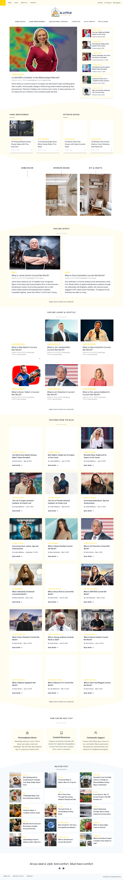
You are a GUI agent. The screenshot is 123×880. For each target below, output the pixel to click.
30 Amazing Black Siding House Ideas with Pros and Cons (21, 144)
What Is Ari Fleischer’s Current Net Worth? (60, 393)
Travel (60, 792)
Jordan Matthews (32, 80)
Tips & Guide (103, 21)
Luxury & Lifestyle (66, 312)
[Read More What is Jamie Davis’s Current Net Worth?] (35, 252)
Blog (16, 2)
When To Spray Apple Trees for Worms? (100, 826)
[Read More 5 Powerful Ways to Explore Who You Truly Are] (50, 780)
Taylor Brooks (30, 352)
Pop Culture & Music (91, 589)
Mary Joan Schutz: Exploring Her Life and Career (101, 91)
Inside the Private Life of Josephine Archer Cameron (100, 80)
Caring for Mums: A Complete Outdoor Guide (31, 811)
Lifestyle (25, 774)
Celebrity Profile (18, 74)
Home (10, 2)
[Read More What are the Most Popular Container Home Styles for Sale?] (86, 839)
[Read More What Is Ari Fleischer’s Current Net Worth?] (61, 375)
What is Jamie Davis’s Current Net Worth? (30, 275)
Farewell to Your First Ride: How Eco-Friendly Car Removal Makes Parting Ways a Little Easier (102, 781)
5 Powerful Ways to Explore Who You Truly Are (67, 781)
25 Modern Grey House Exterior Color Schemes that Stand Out (100, 144)
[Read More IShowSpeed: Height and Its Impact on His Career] (86, 45)
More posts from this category (61, 302)
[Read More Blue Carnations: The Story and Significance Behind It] (50, 825)
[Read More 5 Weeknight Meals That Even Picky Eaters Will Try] (15, 795)
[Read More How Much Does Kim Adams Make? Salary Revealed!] (86, 68)
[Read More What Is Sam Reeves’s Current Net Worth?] (50, 839)
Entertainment (53, 543)
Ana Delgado (30, 278)
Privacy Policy (18, 876)
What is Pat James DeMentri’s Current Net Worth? (96, 393)
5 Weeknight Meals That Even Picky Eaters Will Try (31, 797)
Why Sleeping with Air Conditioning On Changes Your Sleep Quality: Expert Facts (31, 781)
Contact (33, 2)
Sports (14, 272)
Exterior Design (69, 139)
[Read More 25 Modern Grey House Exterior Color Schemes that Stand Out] (102, 128)
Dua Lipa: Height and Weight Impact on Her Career (101, 33)
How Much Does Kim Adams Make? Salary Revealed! (101, 68)
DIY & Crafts (89, 21)
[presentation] (26, 438)
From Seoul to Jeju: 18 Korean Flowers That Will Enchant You (101, 797)
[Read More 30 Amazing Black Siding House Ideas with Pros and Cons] (21, 128)
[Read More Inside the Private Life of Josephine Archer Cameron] (86, 80)
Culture (95, 792)
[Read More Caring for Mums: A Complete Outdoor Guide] (15, 810)
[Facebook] (59, 868)
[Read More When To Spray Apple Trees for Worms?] (86, 825)
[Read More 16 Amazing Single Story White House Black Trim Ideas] (48, 128)
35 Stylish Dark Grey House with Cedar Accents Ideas (75, 144)
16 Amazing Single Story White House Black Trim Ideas (47, 144)
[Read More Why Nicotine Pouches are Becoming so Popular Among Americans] (15, 825)
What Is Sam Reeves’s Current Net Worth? (65, 841)
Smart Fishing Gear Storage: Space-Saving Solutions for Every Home (102, 811)
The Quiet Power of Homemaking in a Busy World (65, 811)
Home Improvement (17, 139)
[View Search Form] (3, 3)
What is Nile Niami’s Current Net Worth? (24, 348)
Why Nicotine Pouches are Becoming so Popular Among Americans (32, 826)
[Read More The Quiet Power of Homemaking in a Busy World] (50, 810)
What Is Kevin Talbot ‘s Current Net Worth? (25, 393)
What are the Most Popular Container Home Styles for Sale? (102, 840)
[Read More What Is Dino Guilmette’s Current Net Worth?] (88, 252)
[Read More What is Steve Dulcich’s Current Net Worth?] (97, 330)
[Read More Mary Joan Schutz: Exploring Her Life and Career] (86, 91)
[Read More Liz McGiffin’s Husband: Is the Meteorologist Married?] (43, 49)
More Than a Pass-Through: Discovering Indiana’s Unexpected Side (67, 797)
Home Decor (27, 168)
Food (24, 793)
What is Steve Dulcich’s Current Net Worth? (97, 348)
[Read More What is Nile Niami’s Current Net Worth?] (26, 330)
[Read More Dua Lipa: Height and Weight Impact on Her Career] (86, 33)
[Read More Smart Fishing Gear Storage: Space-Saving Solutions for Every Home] (86, 810)
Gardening (26, 807)
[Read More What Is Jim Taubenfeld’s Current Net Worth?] (61, 330)
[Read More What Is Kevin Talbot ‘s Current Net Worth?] (26, 375)
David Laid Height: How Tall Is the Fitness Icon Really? (101, 56)
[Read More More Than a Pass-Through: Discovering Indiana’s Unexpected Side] (50, 795)
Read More (17, 465)
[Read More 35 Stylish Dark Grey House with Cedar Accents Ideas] (75, 128)
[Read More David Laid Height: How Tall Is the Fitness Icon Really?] (86, 56)
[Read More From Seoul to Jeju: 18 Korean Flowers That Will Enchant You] (86, 795)
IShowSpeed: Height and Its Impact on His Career (100, 45)
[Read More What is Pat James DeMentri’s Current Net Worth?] (97, 375)
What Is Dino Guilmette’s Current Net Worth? (85, 275)
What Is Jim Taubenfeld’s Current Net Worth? (58, 348)
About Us (24, 2)
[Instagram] (63, 868)
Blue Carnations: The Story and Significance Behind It (67, 826)
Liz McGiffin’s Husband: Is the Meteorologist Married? (36, 77)
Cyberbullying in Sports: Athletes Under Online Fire (32, 841)
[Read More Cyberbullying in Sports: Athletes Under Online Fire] (15, 839)
